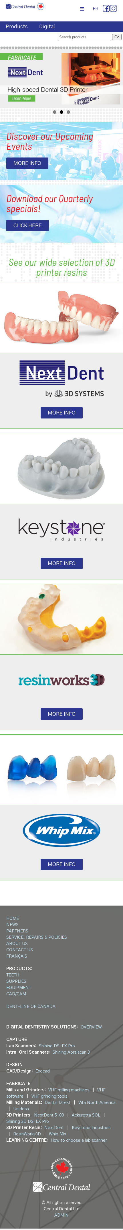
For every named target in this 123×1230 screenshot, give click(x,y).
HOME (12, 918)
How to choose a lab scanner (79, 1140)
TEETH (12, 975)
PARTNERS (17, 931)
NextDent (54, 1128)
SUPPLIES (16, 981)
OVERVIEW (91, 1027)
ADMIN (61, 1215)
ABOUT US (17, 944)
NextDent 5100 (49, 1115)
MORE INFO (27, 163)
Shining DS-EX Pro (57, 1046)
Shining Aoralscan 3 (71, 1052)
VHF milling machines (68, 1090)
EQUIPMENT (18, 988)
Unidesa (21, 1109)
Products (17, 26)
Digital (47, 26)
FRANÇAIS (16, 956)
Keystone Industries (91, 1128)
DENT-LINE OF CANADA (30, 1006)
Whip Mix (57, 1134)
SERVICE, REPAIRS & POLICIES (36, 937)
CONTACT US (19, 950)
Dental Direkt (57, 1103)
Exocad (42, 1071)
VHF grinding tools (49, 1096)
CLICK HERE (27, 225)
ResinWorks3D (27, 1134)
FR (95, 9)
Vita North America (97, 1103)
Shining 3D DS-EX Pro (27, 1121)
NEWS (12, 925)
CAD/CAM (16, 994)
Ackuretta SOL (86, 1115)
